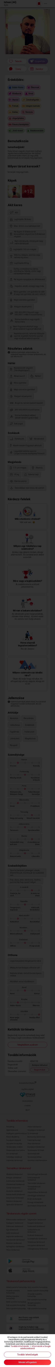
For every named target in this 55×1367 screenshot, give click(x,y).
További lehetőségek (27, 1354)
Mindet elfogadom (27, 1362)
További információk (20, 1346)
